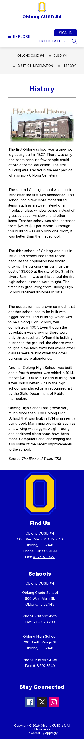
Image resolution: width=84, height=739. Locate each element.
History (69, 65)
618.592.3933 (46, 551)
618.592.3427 (44, 557)
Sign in (66, 33)
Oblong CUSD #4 (30, 55)
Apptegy (51, 733)
